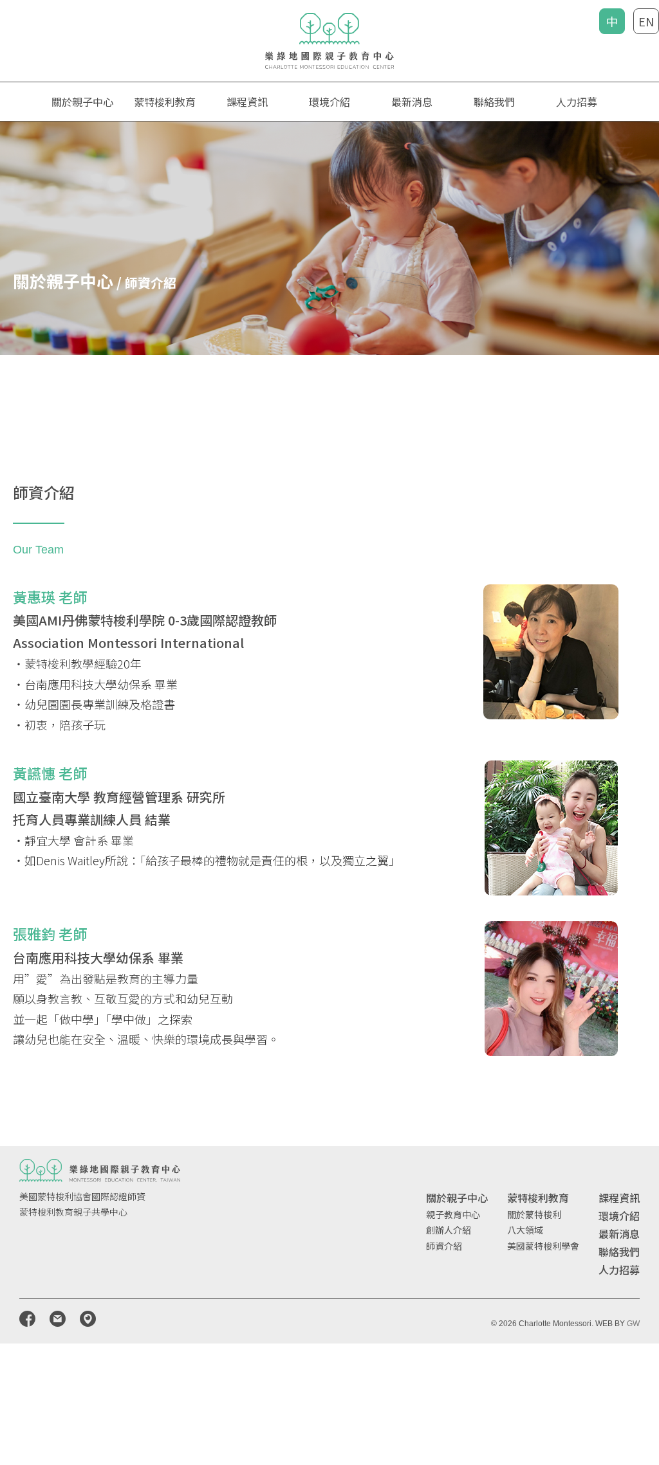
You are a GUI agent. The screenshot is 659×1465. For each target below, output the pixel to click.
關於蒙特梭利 (534, 1214)
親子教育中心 (453, 1214)
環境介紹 (329, 101)
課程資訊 (619, 1197)
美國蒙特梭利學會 (543, 1245)
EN (646, 21)
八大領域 (525, 1229)
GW (633, 1323)
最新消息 (411, 101)
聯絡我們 (494, 101)
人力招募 (576, 101)
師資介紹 (444, 1245)
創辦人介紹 (448, 1229)
